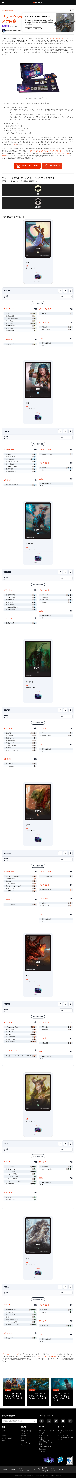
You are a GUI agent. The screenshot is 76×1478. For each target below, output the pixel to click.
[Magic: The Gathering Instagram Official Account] (70, 1421)
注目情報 (10, 10)
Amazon (5, 156)
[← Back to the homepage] (38, 2)
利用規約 (5, 1469)
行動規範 (13, 1469)
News (4, 10)
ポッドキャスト (7, 1438)
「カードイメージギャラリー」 (46, 151)
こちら (14, 144)
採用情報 (24, 1436)
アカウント (24, 1433)
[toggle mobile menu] (3, 2)
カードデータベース (46, 1447)
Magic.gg (42, 1438)
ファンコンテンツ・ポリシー (37, 1470)
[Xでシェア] (65, 291)
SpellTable (42, 1451)
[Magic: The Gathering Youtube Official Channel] (63, 1421)
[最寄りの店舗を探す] (34, 1421)
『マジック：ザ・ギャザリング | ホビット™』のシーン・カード (14, 1398)
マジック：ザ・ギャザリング (46, 1432)
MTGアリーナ (43, 1435)
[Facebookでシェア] (60, 291)
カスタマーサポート (29, 1469)
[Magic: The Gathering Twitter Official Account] (49, 1421)
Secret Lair (43, 1449)
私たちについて (26, 1431)
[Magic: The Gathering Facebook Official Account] (41, 1421)
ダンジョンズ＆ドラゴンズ (65, 1432)
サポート (24, 1438)
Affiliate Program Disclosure (27, 1444)
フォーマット (6, 1433)
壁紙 (3, 1440)
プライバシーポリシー (21, 1469)
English (37, 28)
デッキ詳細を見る (38, 303)
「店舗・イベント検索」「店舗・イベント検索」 (46, 1442)
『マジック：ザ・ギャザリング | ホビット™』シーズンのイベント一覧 (62, 1398)
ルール (4, 1436)
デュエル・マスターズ (65, 1435)
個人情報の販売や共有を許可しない (45, 1469)
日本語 (28, 28)
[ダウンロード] (70, 291)
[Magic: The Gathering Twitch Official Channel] (56, 1421)
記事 (3, 1431)
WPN (22, 1440)
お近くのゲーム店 (63, 153)
